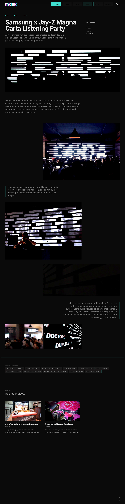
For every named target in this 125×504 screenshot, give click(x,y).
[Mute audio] (117, 4)
